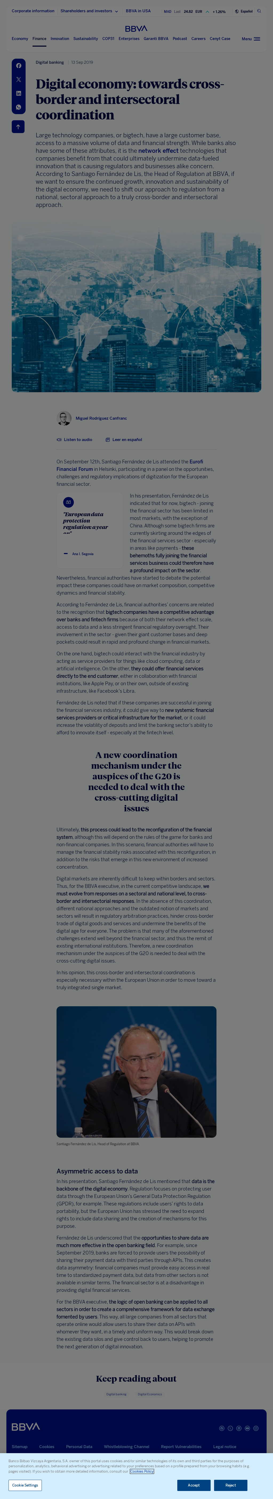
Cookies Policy (142, 1471)
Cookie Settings (25, 1485)
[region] (136, 1476)
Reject (231, 1485)
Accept (194, 1485)
